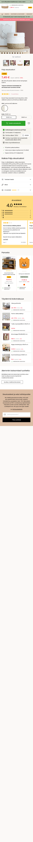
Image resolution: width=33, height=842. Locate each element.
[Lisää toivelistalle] (28, 123)
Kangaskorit (29, 14)
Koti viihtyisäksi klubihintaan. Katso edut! (13, 2)
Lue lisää (5, 239)
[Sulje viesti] (30, 1)
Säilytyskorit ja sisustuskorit (17, 14)
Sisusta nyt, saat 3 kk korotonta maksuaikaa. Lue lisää (16, 19)
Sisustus (7, 14)
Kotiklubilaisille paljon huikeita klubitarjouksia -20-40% (16, 16)
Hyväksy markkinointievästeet (12, 382)
